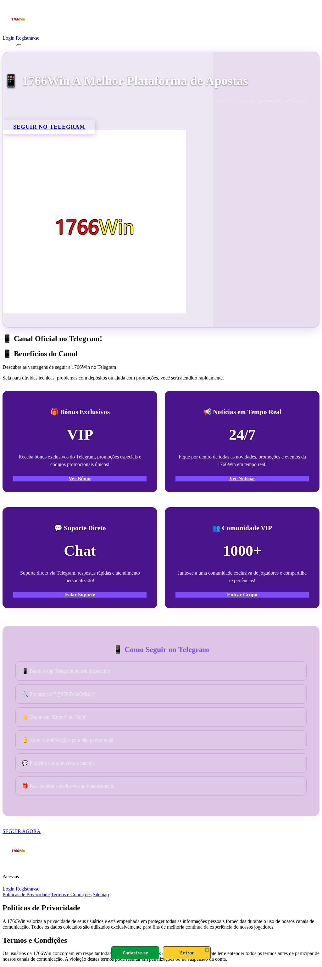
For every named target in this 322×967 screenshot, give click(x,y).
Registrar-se (27, 38)
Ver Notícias (242, 478)
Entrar (187, 953)
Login (8, 38)
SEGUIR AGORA (22, 831)
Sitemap (101, 894)
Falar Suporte (80, 594)
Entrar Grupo (242, 594)
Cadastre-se (135, 953)
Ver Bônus (80, 478)
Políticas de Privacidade (26, 894)
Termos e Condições (71, 894)
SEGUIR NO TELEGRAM (49, 127)
